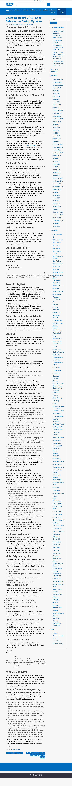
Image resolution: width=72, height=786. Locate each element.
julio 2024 (56, 90)
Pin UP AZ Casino (58, 525)
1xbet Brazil (56, 283)
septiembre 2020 (58, 220)
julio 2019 (56, 223)
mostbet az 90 (57, 446)
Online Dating (57, 514)
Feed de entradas (58, 636)
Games (55, 403)
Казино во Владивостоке (14, 753)
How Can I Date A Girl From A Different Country (58, 408)
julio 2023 (56, 124)
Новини (55, 602)
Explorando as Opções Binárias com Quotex (58, 47)
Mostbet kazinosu (58, 467)
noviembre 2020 (58, 215)
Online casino (57, 504)
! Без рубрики (57, 234)
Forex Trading (57, 398)
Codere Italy (57, 355)
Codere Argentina (58, 352)
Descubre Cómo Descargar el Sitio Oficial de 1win (58, 64)
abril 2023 (56, 133)
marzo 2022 (56, 170)
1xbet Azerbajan (58, 275)
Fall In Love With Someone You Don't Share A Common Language (58, 388)
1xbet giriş (56, 288)
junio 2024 (56, 93)
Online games (57, 517)
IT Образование (58, 416)
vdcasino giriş (31, 145)
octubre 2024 (57, 82)
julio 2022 (56, 158)
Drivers (55, 381)
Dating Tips (56, 367)
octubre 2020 (57, 217)
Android (55, 305)
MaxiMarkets (57, 440)
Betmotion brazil (58, 323)
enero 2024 (56, 107)
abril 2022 (56, 167)
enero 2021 (56, 209)
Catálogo (32, 10)
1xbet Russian (57, 294)
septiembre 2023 (58, 119)
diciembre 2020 (58, 212)
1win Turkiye (57, 261)
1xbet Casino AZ (58, 285)
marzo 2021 (56, 203)
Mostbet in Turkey (58, 461)
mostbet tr (56, 487)
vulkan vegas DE (58, 581)
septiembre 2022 (58, 153)
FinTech (55, 395)
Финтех (55, 610)
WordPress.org (57, 644)
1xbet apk (56, 269)
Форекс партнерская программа (57, 623)
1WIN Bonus (57, 242)
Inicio (11, 10)
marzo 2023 (56, 136)
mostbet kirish (57, 470)
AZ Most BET (57, 312)
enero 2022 (56, 175)
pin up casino (57, 528)
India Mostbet (57, 413)
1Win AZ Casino (58, 240)
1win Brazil (56, 248)
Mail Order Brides (58, 437)
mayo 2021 (56, 198)
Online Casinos (58, 511)
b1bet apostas (57, 320)
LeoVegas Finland (58, 424)
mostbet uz (56, 490)
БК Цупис (56, 600)
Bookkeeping (57, 338)
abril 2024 (56, 99)
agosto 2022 (57, 155)
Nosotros (17, 10)
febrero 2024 (57, 105)
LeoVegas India (58, 427)
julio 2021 (56, 192)
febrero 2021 (57, 206)
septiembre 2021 (58, 186)
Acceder (55, 633)
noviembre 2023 (58, 113)
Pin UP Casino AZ (58, 531)
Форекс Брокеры (58, 613)
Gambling (56, 401)
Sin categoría (16, 749)
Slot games (56, 544)
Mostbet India (57, 464)
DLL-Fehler (56, 373)
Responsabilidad (42, 10)
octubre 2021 (57, 184)
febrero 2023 (57, 138)
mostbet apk (57, 443)
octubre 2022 (57, 150)
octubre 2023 (57, 116)
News (55, 496)
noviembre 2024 (58, 79)
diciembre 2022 (58, 144)
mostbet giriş (57, 458)
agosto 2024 (57, 88)
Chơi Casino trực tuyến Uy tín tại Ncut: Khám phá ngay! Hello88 (36, 755)
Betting (55, 326)
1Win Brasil (56, 245)
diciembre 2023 (58, 110)
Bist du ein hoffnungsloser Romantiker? (57, 331)
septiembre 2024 (58, 85)
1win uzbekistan (58, 264)
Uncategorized (57, 568)
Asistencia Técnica (53, 11)
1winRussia (56, 266)
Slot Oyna (56, 550)
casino (55, 346)
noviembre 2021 (58, 181)
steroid (55, 561)
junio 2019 (56, 226)
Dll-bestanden (57, 370)
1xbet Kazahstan (58, 291)
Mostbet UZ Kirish (58, 493)
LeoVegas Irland (58, 429)
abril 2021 (56, 201)
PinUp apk (56, 534)
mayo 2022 (56, 164)
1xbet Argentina (58, 272)
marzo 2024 (56, 102)
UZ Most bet (57, 578)
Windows (56, 597)
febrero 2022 (57, 172)
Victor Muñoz (29, 24)
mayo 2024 (56, 96)
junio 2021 (56, 195)
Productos (25, 10)
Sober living (56, 553)
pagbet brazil (57, 523)
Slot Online (56, 547)
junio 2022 (56, 161)
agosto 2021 (57, 189)
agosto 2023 (57, 122)
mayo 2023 (56, 130)
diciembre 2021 (58, 178)
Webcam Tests (57, 594)
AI (53, 302)
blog (54, 336)
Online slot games (58, 520)
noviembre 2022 (58, 147)
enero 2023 (56, 141)
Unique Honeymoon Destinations (57, 574)
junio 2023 (56, 127)
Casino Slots (57, 349)
